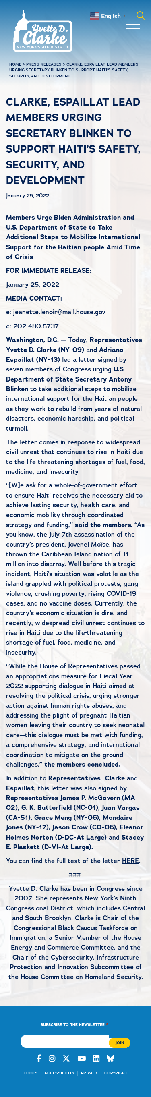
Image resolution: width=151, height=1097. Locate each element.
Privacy (89, 1073)
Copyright (116, 1073)
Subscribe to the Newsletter (75, 1024)
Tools (30, 1073)
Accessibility (59, 1073)
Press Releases (44, 64)
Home (15, 64)
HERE (130, 860)
